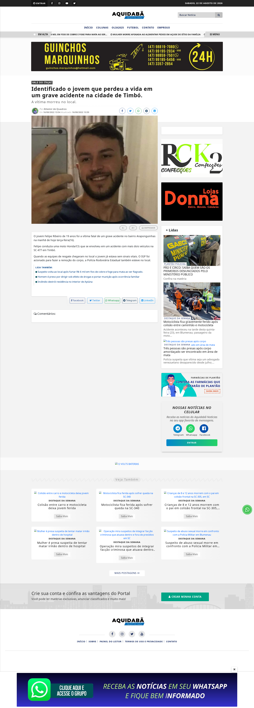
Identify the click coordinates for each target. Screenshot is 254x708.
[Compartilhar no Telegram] (146, 111)
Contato (148, 27)
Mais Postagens (126, 573)
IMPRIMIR (149, 227)
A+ (133, 227)
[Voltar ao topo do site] (249, 425)
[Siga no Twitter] (74, 3)
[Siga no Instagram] (59, 3)
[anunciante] (192, 158)
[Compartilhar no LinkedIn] (155, 111)
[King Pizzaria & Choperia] (192, 201)
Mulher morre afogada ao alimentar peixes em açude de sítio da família (148, 34)
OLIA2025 (118, 27)
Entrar (40, 3)
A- (123, 227)
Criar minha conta (186, 596)
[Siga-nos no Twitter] (132, 634)
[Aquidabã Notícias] (127, 14)
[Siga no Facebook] (52, 3)
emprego (163, 27)
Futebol (133, 27)
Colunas (102, 27)
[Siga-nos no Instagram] (122, 634)
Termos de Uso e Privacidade (144, 641)
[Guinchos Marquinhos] (127, 56)
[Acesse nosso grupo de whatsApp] (127, 689)
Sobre (92, 641)
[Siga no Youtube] (67, 3)
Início (88, 27)
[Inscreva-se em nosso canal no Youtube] (141, 634)
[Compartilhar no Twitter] (130, 111)
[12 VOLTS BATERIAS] (127, 463)
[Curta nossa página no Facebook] (112, 634)
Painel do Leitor (111, 641)
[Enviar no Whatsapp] (138, 111)
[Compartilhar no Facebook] (122, 111)
